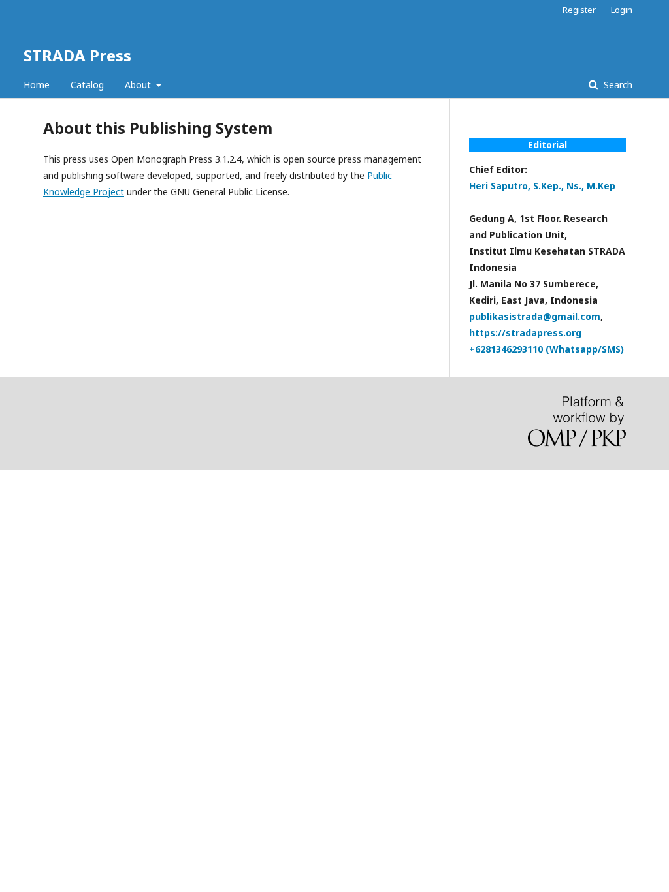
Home (37, 84)
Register (579, 10)
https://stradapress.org (525, 333)
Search (616, 84)
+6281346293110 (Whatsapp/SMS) (546, 349)
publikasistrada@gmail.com (534, 316)
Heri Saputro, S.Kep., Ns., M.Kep (542, 186)
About (139, 84)
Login (621, 10)
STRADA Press (77, 55)
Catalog (87, 84)
